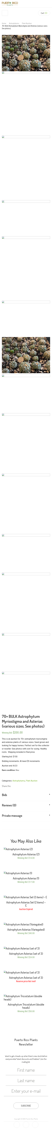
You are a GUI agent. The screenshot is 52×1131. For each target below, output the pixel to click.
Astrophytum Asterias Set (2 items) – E (26, 903)
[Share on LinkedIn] (19, 786)
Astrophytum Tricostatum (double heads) (26, 1006)
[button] (44, 13)
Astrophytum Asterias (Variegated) (26, 929)
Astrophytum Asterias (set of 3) (26, 953)
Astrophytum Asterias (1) (26, 878)
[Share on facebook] (13, 786)
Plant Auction (27, 23)
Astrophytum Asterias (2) (26, 854)
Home (4, 23)
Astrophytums (14, 23)
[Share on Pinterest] (22, 786)
